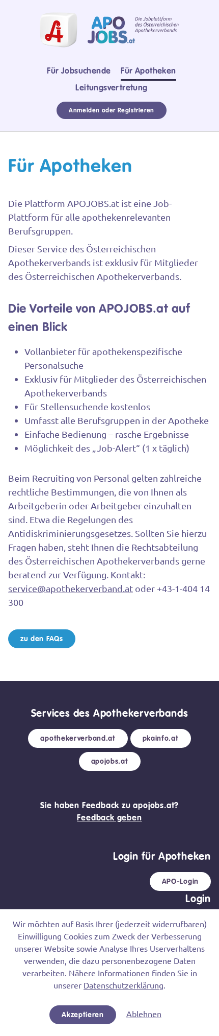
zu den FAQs (41, 638)
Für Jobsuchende (79, 70)
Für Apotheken (148, 70)
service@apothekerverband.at (70, 588)
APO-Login (180, 881)
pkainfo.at (161, 738)
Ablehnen (143, 1013)
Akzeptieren (83, 1014)
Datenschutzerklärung (123, 985)
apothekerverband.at (77, 738)
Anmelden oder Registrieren (111, 110)
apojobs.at (109, 761)
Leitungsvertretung (111, 87)
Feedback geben (109, 817)
